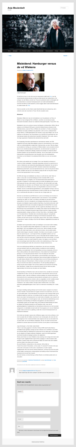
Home (9, 51)
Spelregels (15, 51)
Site (19, 426)
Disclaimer (62, 51)
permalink (25, 361)
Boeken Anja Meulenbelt (38, 51)
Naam (19, 411)
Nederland (30, 360)
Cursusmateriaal (49, 51)
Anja (55, 360)
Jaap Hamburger (48, 360)
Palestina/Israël (36, 360)
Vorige (9, 55)
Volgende (65, 55)
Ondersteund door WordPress (38, 442)
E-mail (19, 419)
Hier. (29, 105)
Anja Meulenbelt (16, 7)
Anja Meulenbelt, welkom (25, 51)
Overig (56, 51)
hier (51, 96)
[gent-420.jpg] (30, 91)
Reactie (20, 391)
